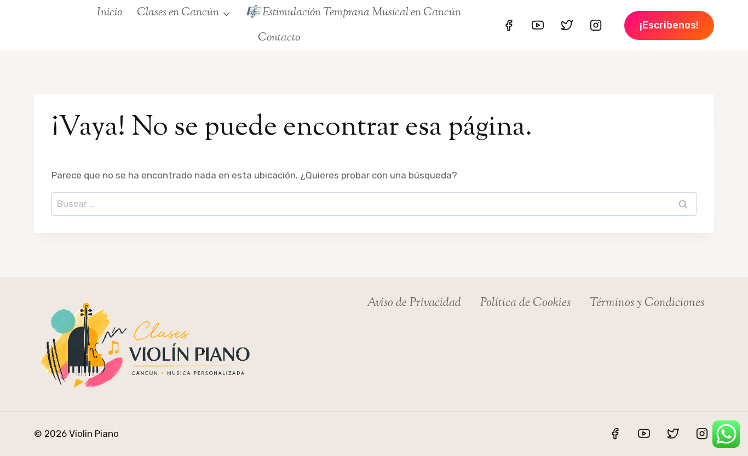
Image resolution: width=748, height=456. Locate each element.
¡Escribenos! (669, 25)
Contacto (279, 38)
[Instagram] (596, 25)
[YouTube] (538, 25)
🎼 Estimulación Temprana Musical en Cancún (353, 12)
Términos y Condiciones (647, 303)
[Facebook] (509, 25)
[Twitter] (567, 25)
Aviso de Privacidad (414, 303)
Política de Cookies (525, 303)
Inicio (109, 12)
